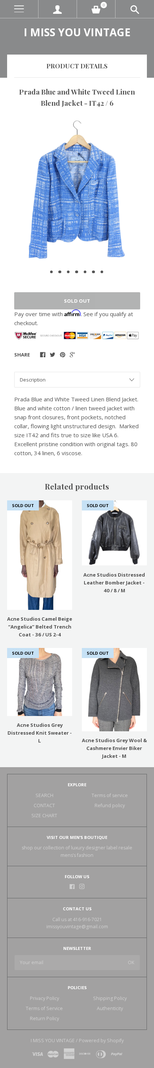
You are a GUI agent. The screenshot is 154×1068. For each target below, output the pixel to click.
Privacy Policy (44, 998)
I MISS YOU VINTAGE (77, 32)
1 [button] (51, 272)
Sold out (77, 300)
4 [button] (76, 272)
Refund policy (110, 805)
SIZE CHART (44, 815)
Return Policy (44, 1018)
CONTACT (44, 805)
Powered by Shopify (101, 1040)
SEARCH (44, 795)
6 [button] (93, 272)
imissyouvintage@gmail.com (77, 926)
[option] (77, 190)
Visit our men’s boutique (77, 837)
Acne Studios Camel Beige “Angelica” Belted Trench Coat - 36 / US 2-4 (39, 626)
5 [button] (85, 272)
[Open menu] (19, 9)
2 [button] (59, 272)
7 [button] (102, 272)
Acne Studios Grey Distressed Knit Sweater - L (39, 733)
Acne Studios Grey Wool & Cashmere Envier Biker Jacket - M (114, 748)
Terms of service (110, 795)
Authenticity (110, 1008)
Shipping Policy (110, 998)
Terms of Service (44, 1008)
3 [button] (68, 272)
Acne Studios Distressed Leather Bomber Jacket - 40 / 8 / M (114, 582)
